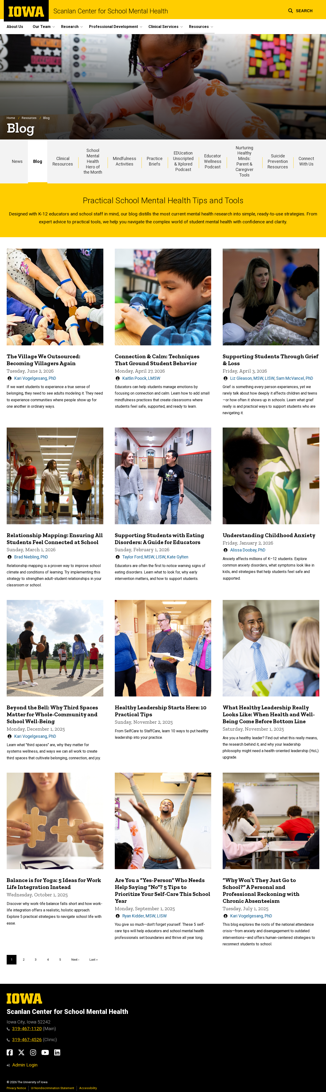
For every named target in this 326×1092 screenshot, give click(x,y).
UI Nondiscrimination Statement (52, 1088)
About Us (15, 26)
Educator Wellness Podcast (212, 161)
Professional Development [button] (113, 26)
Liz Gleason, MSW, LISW (252, 378)
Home (11, 118)
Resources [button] (199, 26)
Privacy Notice (16, 1088)
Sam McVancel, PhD (294, 378)
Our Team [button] (42, 26)
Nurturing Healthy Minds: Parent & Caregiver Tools (244, 161)
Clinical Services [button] (163, 26)
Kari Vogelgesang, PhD (35, 378)
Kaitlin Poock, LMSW (141, 378)
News (17, 161)
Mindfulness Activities (124, 161)
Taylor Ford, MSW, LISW (143, 557)
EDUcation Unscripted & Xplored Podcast (183, 161)
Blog (37, 161)
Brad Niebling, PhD (31, 557)
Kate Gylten (177, 557)
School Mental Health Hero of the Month (93, 161)
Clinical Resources (63, 161)
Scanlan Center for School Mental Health (110, 11)
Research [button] (70, 26)
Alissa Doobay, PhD (247, 550)
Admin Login (24, 1065)
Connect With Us (306, 161)
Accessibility (88, 1088)
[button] (300, 10)
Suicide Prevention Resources (278, 161)
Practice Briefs (155, 161)
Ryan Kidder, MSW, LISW (144, 916)
